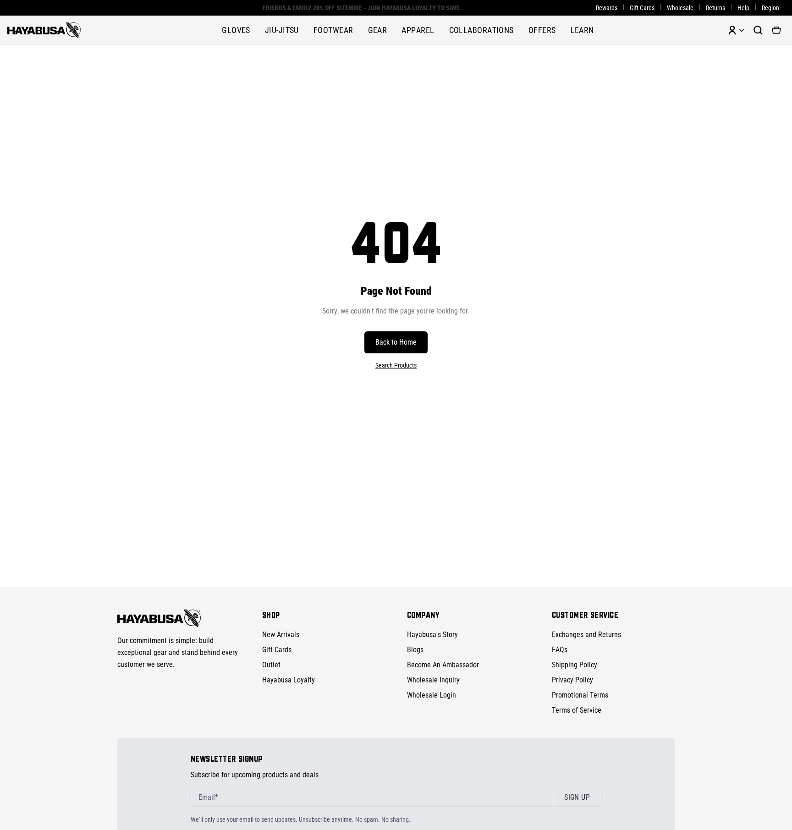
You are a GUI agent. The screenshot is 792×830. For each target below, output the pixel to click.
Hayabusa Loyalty (288, 680)
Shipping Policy (574, 664)
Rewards (606, 7)
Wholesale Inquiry (433, 680)
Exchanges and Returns (586, 634)
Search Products (396, 365)
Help (743, 7)
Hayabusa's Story (432, 634)
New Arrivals (280, 634)
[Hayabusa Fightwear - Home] (44, 30)
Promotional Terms (580, 695)
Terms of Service (576, 710)
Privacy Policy (572, 680)
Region (770, 7)
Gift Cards (642, 7)
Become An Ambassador (443, 664)
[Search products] (758, 30)
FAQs (559, 649)
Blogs (415, 649)
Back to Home (396, 342)
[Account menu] (736, 30)
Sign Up (577, 797)
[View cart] (776, 30)
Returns (715, 7)
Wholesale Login (431, 695)
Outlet (271, 664)
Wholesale (680, 7)
